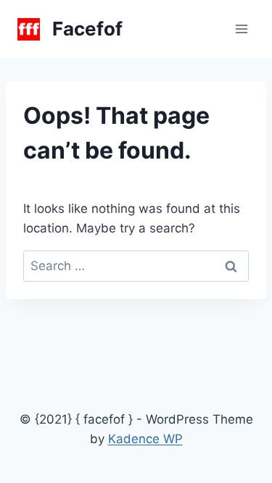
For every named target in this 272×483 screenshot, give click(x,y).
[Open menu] (241, 28)
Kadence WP (145, 439)
